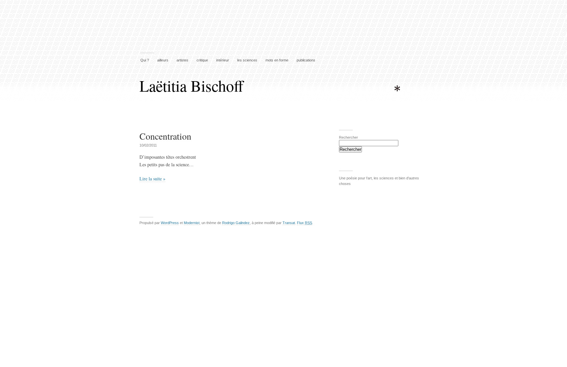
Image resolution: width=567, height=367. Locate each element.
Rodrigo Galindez (236, 223)
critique (202, 60)
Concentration (165, 136)
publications (306, 60)
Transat (289, 223)
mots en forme (276, 60)
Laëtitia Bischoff (191, 85)
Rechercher (348, 137)
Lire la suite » (152, 178)
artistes (182, 60)
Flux (304, 223)
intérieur (222, 60)
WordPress (170, 223)
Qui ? (144, 60)
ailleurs (162, 60)
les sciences (247, 60)
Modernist (192, 223)
